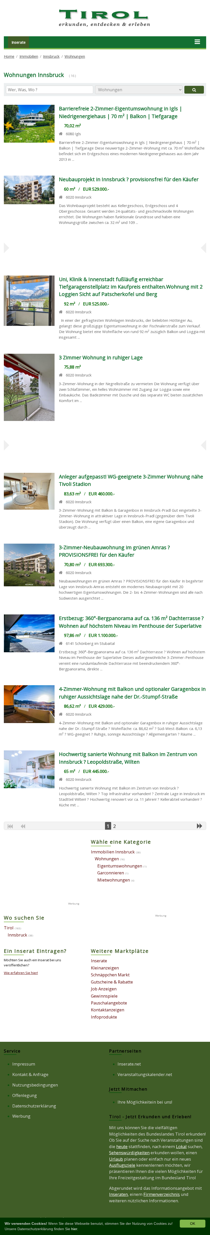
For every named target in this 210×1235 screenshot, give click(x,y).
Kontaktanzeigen (107, 1010)
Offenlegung (24, 1095)
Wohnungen (75, 56)
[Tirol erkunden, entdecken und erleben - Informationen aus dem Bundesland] (105, 27)
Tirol (9, 928)
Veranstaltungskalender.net (145, 1074)
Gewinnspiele (104, 996)
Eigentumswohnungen (119, 866)
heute (122, 1146)
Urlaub (116, 1159)
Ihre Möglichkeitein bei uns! (145, 1102)
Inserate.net (129, 1064)
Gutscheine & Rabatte (112, 982)
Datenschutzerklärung (34, 1106)
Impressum (23, 1064)
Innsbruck (51, 56)
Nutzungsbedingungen (35, 1085)
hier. (74, 1229)
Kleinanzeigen (105, 968)
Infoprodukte (104, 1017)
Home (9, 56)
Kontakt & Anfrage (30, 1074)
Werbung (21, 1116)
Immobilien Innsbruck (113, 852)
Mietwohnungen (113, 880)
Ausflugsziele (122, 1165)
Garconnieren (110, 873)
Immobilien (28, 56)
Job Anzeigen (104, 989)
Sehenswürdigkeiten (129, 1153)
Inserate (19, 42)
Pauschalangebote (109, 1003)
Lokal (181, 1146)
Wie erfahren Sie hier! (21, 972)
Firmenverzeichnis (161, 1194)
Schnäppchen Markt (110, 975)
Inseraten (118, 1194)
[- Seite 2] (200, 826)
